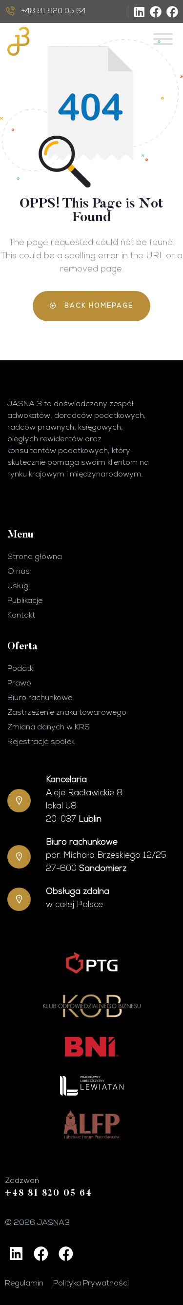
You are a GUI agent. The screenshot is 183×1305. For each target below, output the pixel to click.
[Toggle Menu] (163, 39)
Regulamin (24, 1283)
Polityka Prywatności (91, 1283)
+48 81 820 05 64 (48, 1193)
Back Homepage (97, 306)
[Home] (52, 41)
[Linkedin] (139, 12)
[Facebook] (156, 12)
